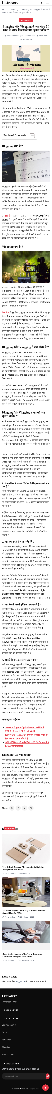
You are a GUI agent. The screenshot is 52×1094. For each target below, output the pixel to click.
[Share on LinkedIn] (24, 808)
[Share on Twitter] (11, 808)
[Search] (41, 2)
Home (4, 9)
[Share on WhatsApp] (31, 808)
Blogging (14, 9)
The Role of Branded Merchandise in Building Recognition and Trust (23, 868)
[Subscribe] (48, 1076)
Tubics (5, 312)
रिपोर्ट (7, 215)
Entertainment (8, 1054)
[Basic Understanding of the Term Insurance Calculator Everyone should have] (26, 935)
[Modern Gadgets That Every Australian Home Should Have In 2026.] (26, 892)
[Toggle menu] (47, 2)
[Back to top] (45, 1087)
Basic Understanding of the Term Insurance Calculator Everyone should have (22, 955)
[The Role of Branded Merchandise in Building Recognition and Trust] (26, 849)
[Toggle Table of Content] (31, 135)
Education (6, 1039)
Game (4, 1032)
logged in (21, 981)
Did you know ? (9, 1025)
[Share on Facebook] (18, 808)
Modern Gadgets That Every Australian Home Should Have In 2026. (23, 912)
